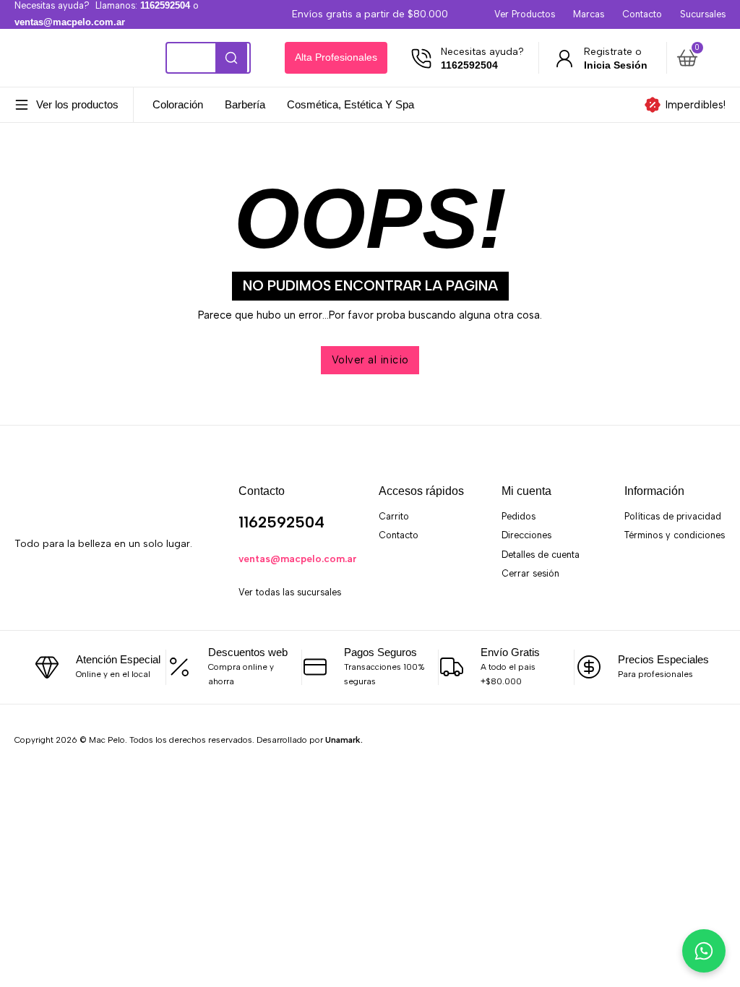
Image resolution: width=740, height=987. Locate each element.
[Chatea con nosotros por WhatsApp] (704, 951)
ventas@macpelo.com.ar (297, 558)
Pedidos (518, 516)
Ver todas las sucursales (289, 592)
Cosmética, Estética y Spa (350, 105)
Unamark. (344, 740)
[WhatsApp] (89, 588)
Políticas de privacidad (672, 516)
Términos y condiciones (674, 535)
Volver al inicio (370, 359)
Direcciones (526, 535)
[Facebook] (27, 588)
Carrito (394, 516)
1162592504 (281, 522)
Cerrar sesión (530, 573)
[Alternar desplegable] (21, 105)
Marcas (588, 14)
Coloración (177, 105)
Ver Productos (524, 14)
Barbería (245, 105)
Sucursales (703, 14)
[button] (698, 58)
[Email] (120, 588)
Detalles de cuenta (541, 554)
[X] (58, 588)
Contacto (642, 14)
